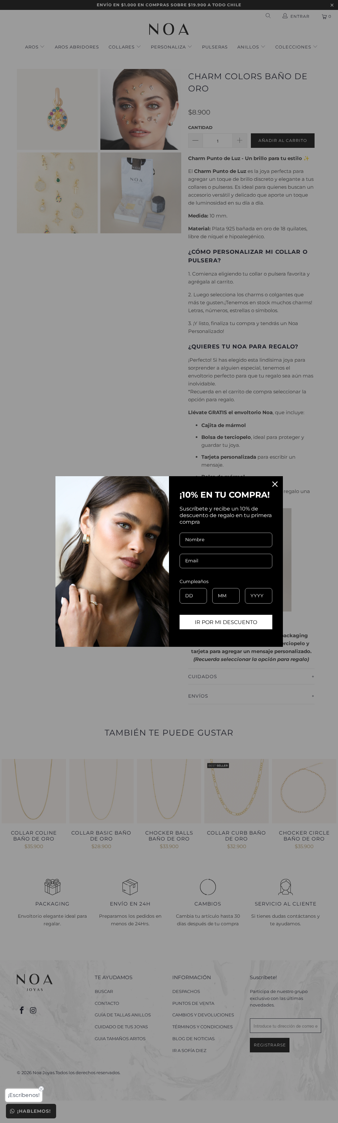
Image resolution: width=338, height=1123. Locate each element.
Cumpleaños (194, 581)
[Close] (275, 484)
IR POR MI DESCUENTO (226, 622)
